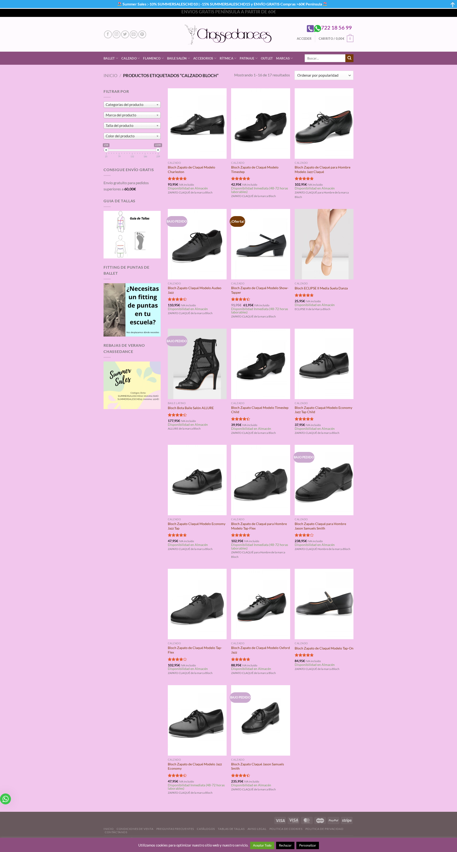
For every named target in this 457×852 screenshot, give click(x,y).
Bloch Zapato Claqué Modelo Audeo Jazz (194, 290)
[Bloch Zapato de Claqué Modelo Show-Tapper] (260, 244)
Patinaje (247, 58)
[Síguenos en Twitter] (125, 34)
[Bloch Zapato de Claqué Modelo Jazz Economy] (197, 720)
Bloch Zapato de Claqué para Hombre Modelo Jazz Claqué (322, 169)
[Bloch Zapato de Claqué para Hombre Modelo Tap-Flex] (260, 480)
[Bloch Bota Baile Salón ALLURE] (197, 364)
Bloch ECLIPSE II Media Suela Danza (321, 288)
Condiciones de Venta (135, 829)
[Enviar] (349, 58)
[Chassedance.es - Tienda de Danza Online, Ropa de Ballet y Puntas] (229, 34)
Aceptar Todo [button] (262, 845)
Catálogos (206, 829)
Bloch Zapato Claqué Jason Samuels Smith (257, 766)
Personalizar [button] (307, 845)
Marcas (283, 58)
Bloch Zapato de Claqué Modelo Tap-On (324, 648)
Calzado (129, 58)
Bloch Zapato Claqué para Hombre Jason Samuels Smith (320, 526)
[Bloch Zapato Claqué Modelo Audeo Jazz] (197, 244)
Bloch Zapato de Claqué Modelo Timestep (254, 169)
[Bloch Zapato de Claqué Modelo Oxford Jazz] (260, 604)
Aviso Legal (257, 829)
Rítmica (226, 58)
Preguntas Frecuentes (175, 829)
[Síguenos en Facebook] (108, 34)
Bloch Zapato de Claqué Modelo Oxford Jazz (260, 650)
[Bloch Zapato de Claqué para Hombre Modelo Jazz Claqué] (324, 123)
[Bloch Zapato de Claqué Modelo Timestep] (260, 123)
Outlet (267, 58)
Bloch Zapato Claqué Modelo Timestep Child (259, 410)
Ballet (109, 58)
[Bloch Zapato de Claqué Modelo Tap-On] (324, 604)
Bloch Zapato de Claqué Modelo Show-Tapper (259, 290)
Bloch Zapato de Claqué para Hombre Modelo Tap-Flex (259, 526)
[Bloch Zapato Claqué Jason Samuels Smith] (260, 720)
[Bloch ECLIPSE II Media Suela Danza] (324, 244)
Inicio (110, 75)
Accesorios (203, 58)
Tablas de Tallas (231, 829)
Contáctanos (116, 832)
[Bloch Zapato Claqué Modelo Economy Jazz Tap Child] (324, 364)
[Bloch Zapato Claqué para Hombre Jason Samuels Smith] (324, 480)
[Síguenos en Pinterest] (142, 34)
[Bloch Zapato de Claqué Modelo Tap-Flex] (197, 604)
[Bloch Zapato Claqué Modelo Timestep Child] (260, 364)
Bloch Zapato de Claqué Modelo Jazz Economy (195, 766)
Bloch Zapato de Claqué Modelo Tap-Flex (195, 650)
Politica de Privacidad (324, 829)
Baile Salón (177, 58)
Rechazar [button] (285, 845)
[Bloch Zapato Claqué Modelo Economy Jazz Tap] (197, 480)
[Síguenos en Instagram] (116, 34)
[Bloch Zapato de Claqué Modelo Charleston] (197, 123)
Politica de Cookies (286, 829)
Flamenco (151, 58)
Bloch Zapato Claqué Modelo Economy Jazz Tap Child (323, 410)
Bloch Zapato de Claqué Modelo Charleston (191, 169)
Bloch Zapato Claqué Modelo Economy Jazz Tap (196, 526)
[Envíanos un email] (134, 34)
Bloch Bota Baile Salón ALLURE (191, 408)
